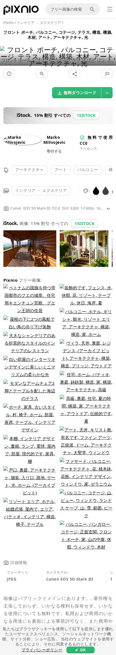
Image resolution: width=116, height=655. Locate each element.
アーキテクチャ (29, 169)
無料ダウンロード (80, 92)
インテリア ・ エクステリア (41, 190)
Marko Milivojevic (54, 140)
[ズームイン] (41, 73)
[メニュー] (110, 9)
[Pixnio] (21, 11)
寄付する (54, 151)
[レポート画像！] (107, 73)
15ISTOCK (84, 223)
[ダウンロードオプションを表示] (107, 92)
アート (61, 169)
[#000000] (96, 190)
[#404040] (105, 190)
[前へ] (6, 49)
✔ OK (80, 649)
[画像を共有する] (74, 73)
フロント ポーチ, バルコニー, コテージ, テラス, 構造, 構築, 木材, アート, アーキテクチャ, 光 (58, 34)
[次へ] (109, 49)
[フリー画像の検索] (93, 9)
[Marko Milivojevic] (22, 142)
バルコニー (87, 169)
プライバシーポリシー (41, 649)
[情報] (9, 73)
